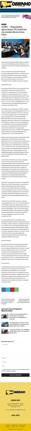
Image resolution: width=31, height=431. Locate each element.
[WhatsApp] (16, 290)
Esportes (8, 426)
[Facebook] (3, 290)
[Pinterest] (12, 290)
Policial (12, 426)
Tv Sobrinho (7, 22)
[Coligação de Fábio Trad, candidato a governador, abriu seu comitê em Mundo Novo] (5, 331)
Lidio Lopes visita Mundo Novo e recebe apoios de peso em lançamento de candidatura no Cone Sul (18, 316)
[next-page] (5, 337)
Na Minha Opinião (22, 425)
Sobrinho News (14, 425)
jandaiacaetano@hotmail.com (17, 409)
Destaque (3, 317)
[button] (2, 10)
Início (2, 22)
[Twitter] (8, 290)
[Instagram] (15, 419)
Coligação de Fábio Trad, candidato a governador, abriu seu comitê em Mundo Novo (19, 331)
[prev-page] (2, 337)
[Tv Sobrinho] (15, 4)
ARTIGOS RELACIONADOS (11, 309)
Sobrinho (5, 37)
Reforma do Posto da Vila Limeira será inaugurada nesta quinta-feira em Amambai (7, 301)
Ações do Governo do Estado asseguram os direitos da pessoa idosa (23, 301)
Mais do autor (7, 311)
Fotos (17, 426)
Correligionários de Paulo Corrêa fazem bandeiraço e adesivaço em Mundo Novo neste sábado (19, 324)
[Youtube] (19, 419)
